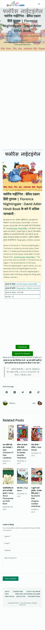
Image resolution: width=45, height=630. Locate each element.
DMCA (7, 594)
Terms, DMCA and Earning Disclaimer (27, 594)
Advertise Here (18, 591)
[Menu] (39, 4)
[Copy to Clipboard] (38, 392)
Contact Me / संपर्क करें (33, 591)
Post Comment (10, 578)
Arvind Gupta (12, 228)
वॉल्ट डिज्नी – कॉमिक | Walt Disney (36, 447)
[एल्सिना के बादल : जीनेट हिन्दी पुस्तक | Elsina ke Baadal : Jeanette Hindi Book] (22, 433)
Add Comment (10, 558)
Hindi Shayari (9, 596)
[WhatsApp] (30, 392)
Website (7, 550)
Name (7, 536)
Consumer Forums (33, 596)
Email (7, 543)
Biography (25, 36)
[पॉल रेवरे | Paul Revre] (22, 476)
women (38, 36)
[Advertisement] (22, 80)
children (32, 36)
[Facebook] (7, 392)
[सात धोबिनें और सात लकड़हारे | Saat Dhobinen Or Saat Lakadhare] (8, 433)
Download (22, 347)
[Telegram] (22, 392)
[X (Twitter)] (15, 392)
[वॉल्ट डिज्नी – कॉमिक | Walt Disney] (36, 433)
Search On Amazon (22, 353)
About (7, 591)
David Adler (22, 228)
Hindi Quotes (20, 596)
